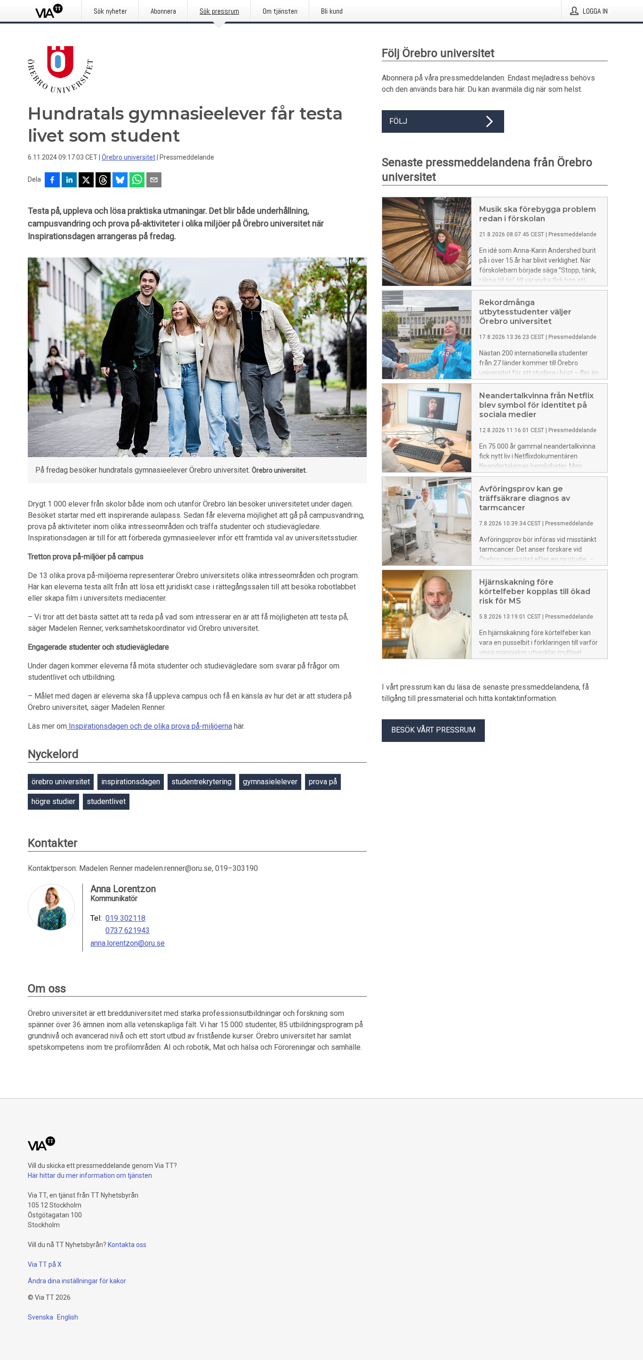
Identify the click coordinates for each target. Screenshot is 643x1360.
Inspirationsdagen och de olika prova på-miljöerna (149, 726)
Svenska (40, 1317)
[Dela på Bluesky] (120, 180)
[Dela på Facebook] (52, 180)
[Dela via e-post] (153, 180)
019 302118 (125, 918)
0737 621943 (127, 930)
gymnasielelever (270, 781)
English (67, 1317)
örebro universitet (61, 781)
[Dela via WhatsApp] (137, 180)
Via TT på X (45, 1264)
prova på (323, 781)
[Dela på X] (86, 180)
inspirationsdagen (130, 781)
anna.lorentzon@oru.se (127, 943)
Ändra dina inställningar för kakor (77, 1281)
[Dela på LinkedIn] (69, 180)
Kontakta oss (127, 1244)
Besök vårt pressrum (433, 729)
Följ (398, 121)
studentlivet (106, 801)
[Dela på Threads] (103, 180)
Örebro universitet (128, 157)
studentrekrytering (201, 781)
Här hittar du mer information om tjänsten (90, 1175)
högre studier (53, 801)
